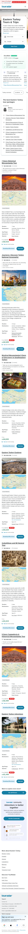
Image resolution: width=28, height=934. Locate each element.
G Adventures (15, 768)
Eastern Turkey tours (11, 10)
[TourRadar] (7, 6)
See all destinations (16, 519)
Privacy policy (23, 930)
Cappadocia (5, 861)
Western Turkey (6, 853)
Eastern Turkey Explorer (12, 127)
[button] (14, 244)
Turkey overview (6, 92)
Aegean (4, 859)
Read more (6, 33)
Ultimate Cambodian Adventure (10, 885)
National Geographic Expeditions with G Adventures (16, 334)
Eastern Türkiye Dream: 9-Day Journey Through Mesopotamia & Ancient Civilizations (14, 150)
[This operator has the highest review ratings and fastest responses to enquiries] (21, 336)
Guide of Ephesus (16, 431)
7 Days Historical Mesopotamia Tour (12, 85)
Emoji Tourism (15, 236)
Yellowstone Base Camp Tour (9, 883)
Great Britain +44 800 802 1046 (9, 906)
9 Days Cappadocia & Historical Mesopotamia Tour (14, 133)
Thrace (4, 867)
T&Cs (18, 930)
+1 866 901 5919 (6, 2)
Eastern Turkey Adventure (12, 137)
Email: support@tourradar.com (9, 910)
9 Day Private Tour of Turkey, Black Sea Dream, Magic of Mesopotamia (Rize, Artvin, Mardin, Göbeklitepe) (15, 144)
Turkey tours (4, 10)
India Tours (5, 880)
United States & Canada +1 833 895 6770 (12, 904)
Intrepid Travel (15, 524)
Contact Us (4, 901)
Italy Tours (4, 877)
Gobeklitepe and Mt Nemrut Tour (14, 129)
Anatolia (4, 856)
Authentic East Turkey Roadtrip (14, 139)
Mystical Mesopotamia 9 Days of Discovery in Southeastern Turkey (15, 123)
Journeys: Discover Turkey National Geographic (15, 118)
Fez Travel (14, 615)
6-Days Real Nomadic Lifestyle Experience (13, 888)
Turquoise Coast (6, 870)
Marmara (4, 864)
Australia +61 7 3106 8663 (8, 908)
